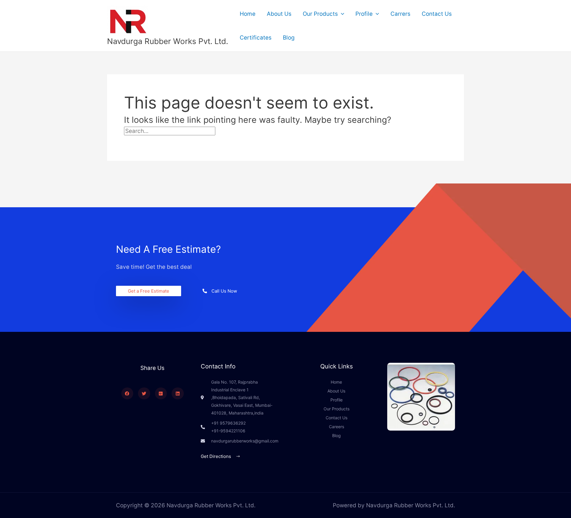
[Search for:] (183, 131)
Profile (364, 13)
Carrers (400, 13)
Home (247, 13)
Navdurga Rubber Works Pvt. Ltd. (167, 41)
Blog (289, 37)
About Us (279, 13)
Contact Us (437, 13)
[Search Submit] (229, 131)
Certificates (256, 37)
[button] (341, 14)
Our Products (320, 13)
